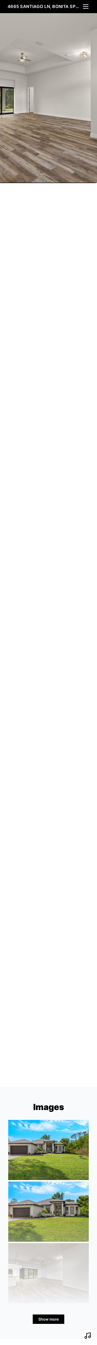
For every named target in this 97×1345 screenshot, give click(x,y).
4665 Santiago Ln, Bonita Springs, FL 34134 (45, 6)
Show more (48, 1319)
